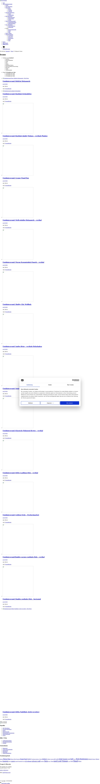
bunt (25, 759)
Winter (79, 761)
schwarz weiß (36, 761)
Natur (1, 761)
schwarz (29, 761)
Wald (71, 761)
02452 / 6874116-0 (4, 770)
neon (10, 761)
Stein (46, 761)
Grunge (65, 759)
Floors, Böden (8, 33)
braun (22, 759)
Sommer (42, 761)
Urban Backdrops (9, 34)
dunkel (29, 759)
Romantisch (20, 761)
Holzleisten (84, 759)
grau (60, 759)
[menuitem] (51, 3)
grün (69, 759)
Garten (52, 759)
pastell (16, 761)
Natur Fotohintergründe (10, 21)
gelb (54, 759)
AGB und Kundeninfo (7, 749)
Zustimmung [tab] (30, 384)
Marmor (97, 759)
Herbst (74, 759)
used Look (57, 761)
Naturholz (5, 761)
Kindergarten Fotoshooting (8, 733)
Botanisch (18, 759)
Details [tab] (50, 384)
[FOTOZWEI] (3, 0)
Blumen (12, 759)
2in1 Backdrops (8, 6)
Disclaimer (5, 751)
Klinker (93, 759)
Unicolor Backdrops (7, 729)
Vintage (65, 761)
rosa (24, 761)
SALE (6, 5)
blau (9, 759)
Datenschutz (5, 750)
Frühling (48, 759)
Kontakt (4, 743)
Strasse (49, 761)
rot (26, 761)
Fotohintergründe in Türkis (36, 759)
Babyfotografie (6, 731)
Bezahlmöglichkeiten (7, 741)
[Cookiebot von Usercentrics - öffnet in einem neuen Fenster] (73, 380)
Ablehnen (30, 403)
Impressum (5, 748)
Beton (5, 759)
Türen (52, 761)
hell (72, 759)
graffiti (57, 759)
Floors (4, 730)
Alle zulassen (69, 403)
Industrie (90, 759)
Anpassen (49, 403)
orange (13, 761)
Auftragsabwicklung (7, 740)
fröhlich (44, 759)
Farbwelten (7, 7)
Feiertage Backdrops (9, 12)
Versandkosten (8, 88)
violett (69, 761)
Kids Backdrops (8, 16)
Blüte (15, 759)
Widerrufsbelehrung (7, 753)
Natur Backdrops (6, 734)
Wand (75, 761)
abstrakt (1, 759)
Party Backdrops (9, 24)
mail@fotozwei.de (6, 772)
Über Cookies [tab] (70, 384)
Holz (78, 759)
